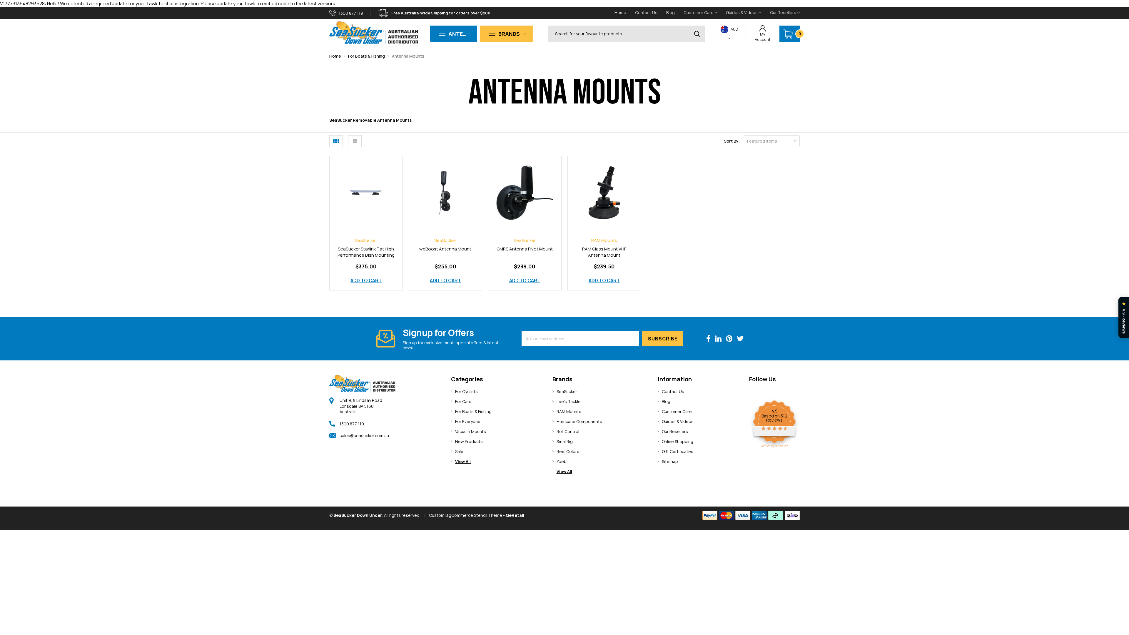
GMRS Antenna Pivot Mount (525, 249)
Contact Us (646, 12)
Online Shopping (677, 441)
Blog (670, 12)
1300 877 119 (352, 424)
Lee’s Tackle (569, 401)
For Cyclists (466, 391)
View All (463, 461)
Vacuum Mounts (470, 431)
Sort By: (732, 141)
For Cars (463, 401)
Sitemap (670, 461)
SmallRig (565, 441)
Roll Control (568, 431)
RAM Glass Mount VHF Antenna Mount (604, 252)
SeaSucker (567, 391)
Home (620, 12)
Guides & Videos (742, 12)
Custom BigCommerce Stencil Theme (465, 515)
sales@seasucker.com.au (364, 435)
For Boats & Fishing (366, 56)
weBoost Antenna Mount (445, 249)
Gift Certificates (677, 451)
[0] (788, 34)
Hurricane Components (579, 421)
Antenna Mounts (408, 56)
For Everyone (467, 421)
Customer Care (699, 12)
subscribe (662, 338)
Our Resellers (783, 12)
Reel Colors (568, 451)
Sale (459, 451)
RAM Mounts (569, 411)
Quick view (366, 186)
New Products (469, 441)
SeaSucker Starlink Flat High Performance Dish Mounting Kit (366, 255)
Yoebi (562, 461)
